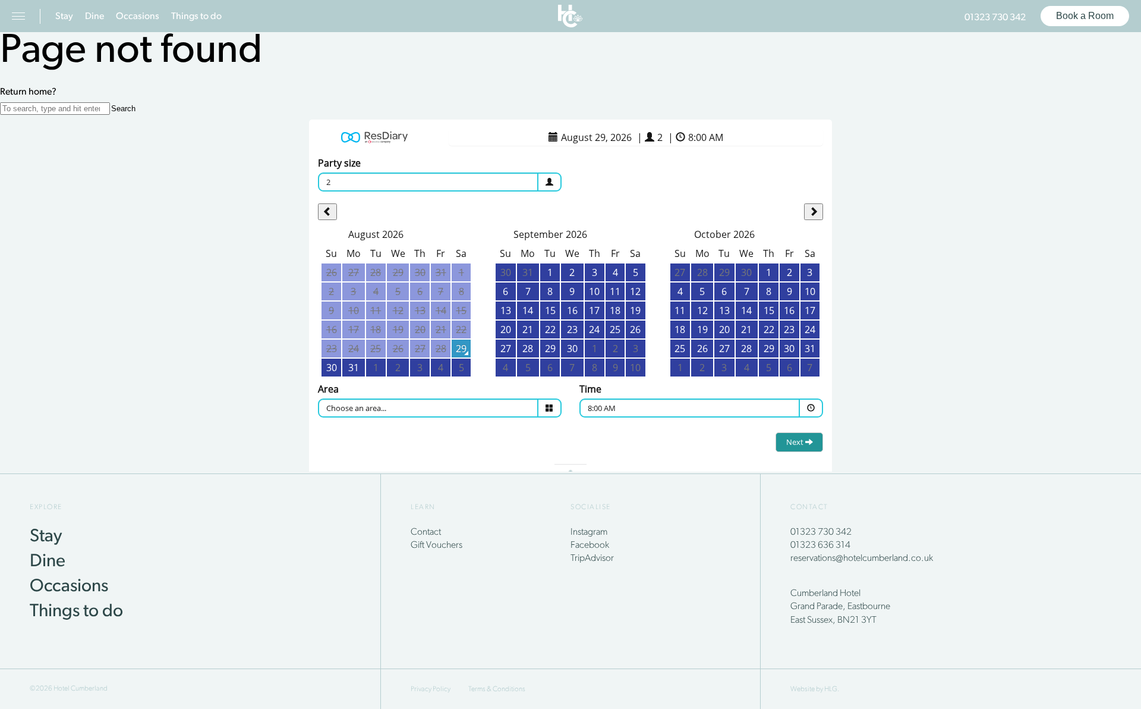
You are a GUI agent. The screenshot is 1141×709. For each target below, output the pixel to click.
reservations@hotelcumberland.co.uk (861, 558)
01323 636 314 (820, 545)
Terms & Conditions (496, 689)
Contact (426, 532)
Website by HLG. (814, 689)
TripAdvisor (592, 558)
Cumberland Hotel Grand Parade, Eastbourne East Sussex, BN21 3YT (840, 607)
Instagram (588, 532)
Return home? (28, 92)
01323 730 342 (995, 18)
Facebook (589, 545)
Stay (64, 16)
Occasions (137, 16)
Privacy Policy (430, 689)
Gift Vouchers (436, 545)
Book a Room (1085, 16)
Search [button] (123, 108)
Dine (94, 16)
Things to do (196, 16)
